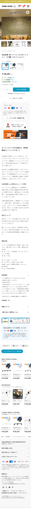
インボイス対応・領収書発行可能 (16, 118)
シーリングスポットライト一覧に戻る (12, 351)
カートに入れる (21, 89)
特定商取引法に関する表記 (9, 493)
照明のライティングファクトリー (14, 496)
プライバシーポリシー (18, 490)
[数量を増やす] (9, 89)
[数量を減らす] (3, 89)
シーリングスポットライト (9, 51)
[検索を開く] (14, 6)
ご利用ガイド (5, 490)
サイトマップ (23, 493)
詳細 (13, 77)
